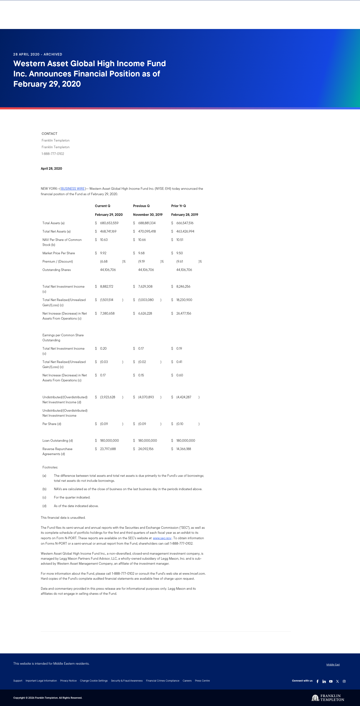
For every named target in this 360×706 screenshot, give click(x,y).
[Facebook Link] (317, 680)
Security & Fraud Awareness (127, 681)
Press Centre (202, 681)
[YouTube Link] (331, 680)
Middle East (333, 665)
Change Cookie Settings (94, 681)
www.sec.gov (162, 538)
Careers (187, 681)
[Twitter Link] (337, 680)
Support (17, 681)
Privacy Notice (68, 681)
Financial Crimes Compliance (162, 681)
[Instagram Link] (344, 680)
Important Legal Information (41, 681)
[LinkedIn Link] (324, 680)
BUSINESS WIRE (73, 188)
